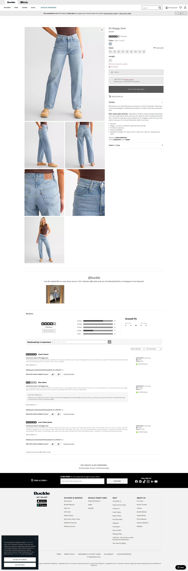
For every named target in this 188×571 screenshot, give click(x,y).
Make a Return (69, 515)
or (108, 13)
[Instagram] (148, 481)
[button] (7, 8)
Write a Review (49, 331)
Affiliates (139, 526)
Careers (139, 508)
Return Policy (117, 516)
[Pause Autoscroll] (181, 13)
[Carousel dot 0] (94, 306)
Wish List (67, 508)
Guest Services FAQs (119, 505)
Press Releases (141, 519)
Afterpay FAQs (117, 534)
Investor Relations (143, 523)
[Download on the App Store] (41, 501)
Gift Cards (67, 512)
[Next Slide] (185, 13)
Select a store (129, 79)
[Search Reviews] (109, 342)
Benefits (91, 508)
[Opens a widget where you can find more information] (180, 567)
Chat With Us (117, 501)
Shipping (116, 523)
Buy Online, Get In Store (72, 519)
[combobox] (150, 8)
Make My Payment (94, 501)
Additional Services (70, 523)
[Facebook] (136, 481)
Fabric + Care (114, 145)
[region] (20, 552)
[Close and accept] (36, 538)
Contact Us (116, 508)
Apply (90, 505)
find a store (40, 480)
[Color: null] (110, 44)
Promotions (116, 527)
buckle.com (29, 542)
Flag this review (69, 374)
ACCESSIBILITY (109, 554)
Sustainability (141, 515)
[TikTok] (144, 481)
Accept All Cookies (20, 559)
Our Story (140, 501)
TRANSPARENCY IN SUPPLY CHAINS (89, 554)
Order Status (117, 512)
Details (112, 102)
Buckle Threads (142, 505)
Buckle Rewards (69, 505)
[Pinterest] (140, 481)
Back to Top (46, 452)
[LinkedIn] (152, 481)
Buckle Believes (142, 512)
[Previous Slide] (176, 13)
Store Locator (117, 530)
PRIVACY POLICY (69, 554)
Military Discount (69, 526)
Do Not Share (20, 565)
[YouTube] (156, 481)
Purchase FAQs (117, 519)
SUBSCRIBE (117, 481)
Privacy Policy (17, 554)
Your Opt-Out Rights (119, 543)
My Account (68, 501)
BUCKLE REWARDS (48, 7)
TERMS (59, 554)
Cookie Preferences (124, 554)
